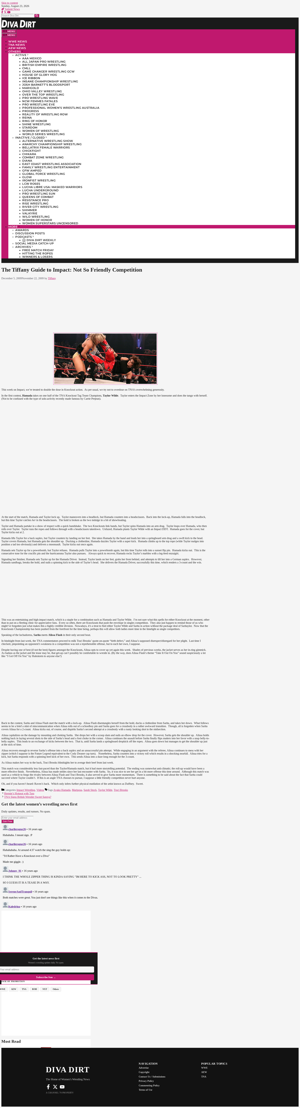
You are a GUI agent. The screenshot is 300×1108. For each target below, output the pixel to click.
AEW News (17, 48)
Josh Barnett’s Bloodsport (46, 84)
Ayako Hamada (61, 790)
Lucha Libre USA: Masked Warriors (52, 187)
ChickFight (31, 150)
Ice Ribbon (31, 78)
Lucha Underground (40, 190)
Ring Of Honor (34, 121)
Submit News (12, 9)
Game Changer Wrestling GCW (48, 71)
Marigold (30, 88)
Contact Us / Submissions (152, 1076)
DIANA (27, 160)
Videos (40, 790)
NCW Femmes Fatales (40, 101)
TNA (203, 1076)
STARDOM (30, 127)
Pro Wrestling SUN (38, 193)
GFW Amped (32, 170)
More (13, 226)
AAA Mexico (31, 58)
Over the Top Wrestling (43, 94)
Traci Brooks (121, 790)
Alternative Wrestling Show (47, 141)
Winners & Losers (37, 256)
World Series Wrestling (43, 134)
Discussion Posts (30, 233)
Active (20, 55)
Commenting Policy (149, 1085)
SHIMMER (29, 210)
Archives (23, 247)
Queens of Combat (38, 197)
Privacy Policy (146, 1081)
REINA (27, 117)
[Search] (36, 16)
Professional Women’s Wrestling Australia (60, 107)
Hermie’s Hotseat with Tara (19, 793)
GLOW (27, 177)
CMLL (26, 68)
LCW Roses (31, 183)
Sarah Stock (90, 790)
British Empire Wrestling (44, 65)
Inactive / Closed (30, 137)
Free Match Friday (38, 250)
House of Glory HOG (39, 74)
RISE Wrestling (35, 203)
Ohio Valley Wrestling (42, 91)
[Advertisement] (105, 305)
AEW (204, 1072)
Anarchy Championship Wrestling (52, 144)
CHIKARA (29, 154)
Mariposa (77, 790)
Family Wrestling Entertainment (51, 167)
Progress (30, 111)
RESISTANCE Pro (35, 200)
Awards (22, 230)
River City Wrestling (40, 206)
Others (14, 51)
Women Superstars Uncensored (50, 223)
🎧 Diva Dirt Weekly (39, 240)
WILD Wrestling (36, 216)
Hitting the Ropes (37, 253)
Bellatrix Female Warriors (46, 147)
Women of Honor (37, 220)
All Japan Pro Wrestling (44, 61)
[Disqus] (105, 866)
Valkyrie (29, 213)
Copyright (144, 1072)
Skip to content (9, 2)
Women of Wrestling (40, 131)
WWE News (17, 41)
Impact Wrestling (25, 790)
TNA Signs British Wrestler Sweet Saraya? (27, 796)
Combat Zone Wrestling (43, 157)
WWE (204, 1068)
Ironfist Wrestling (39, 180)
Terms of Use (145, 1090)
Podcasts (23, 236)
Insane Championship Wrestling (50, 81)
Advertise (144, 1068)
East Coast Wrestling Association (51, 164)
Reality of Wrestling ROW (45, 114)
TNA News (16, 44)
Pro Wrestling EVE (38, 104)
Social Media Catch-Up (34, 243)
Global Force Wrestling (43, 174)
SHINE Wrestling (36, 124)
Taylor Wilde (105, 790)
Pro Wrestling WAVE (40, 98)
